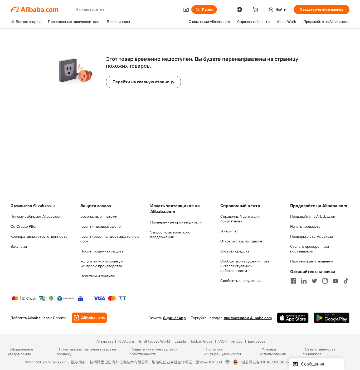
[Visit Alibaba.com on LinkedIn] (304, 281)
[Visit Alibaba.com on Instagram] (325, 281)
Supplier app (174, 318)
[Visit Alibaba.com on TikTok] (346, 281)
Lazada (180, 341)
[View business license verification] (227, 362)
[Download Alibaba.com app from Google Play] (331, 318)
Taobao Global (201, 341)
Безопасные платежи (98, 216)
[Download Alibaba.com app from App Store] (293, 318)
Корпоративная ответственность (39, 236)
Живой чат (229, 231)
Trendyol (236, 341)
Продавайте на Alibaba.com (313, 216)
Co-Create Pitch (24, 226)
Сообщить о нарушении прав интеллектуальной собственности (244, 266)
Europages (256, 341)
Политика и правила (97, 276)
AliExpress (104, 341)
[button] (186, 9)
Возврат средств (234, 251)
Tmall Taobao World (154, 341)
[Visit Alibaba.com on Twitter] (314, 281)
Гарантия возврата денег (101, 226)
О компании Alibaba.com (33, 205)
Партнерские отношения (311, 261)
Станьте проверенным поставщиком (309, 248)
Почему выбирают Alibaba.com (36, 216)
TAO (221, 341)
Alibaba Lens (38, 318)
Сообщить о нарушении (240, 281)
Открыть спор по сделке (241, 241)
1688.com (126, 341)
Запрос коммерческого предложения (170, 234)
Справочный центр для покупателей (240, 218)
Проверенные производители (176, 222)
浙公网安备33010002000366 (266, 362)
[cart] (256, 10)
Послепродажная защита (101, 251)
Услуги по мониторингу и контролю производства (101, 263)
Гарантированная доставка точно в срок (109, 238)
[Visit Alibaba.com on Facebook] (293, 281)
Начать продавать (305, 226)
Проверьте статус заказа (311, 236)
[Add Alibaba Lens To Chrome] (89, 318)
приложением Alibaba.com (248, 318)
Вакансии (19, 246)
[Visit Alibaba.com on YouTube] (335, 281)
